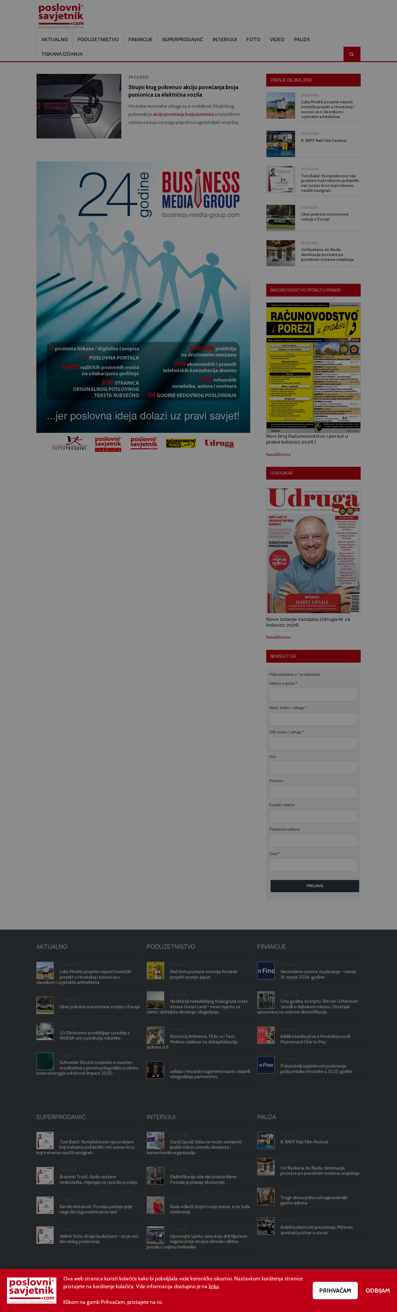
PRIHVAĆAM (335, 1290)
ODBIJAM (378, 1290)
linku (214, 1286)
